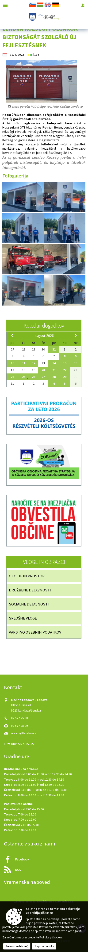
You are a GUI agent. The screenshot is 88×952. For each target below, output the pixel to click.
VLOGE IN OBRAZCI (44, 561)
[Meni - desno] (83, 5)
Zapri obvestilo (44, 946)
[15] (65, 290)
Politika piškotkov (50, 937)
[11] (23, 259)
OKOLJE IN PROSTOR (27, 576)
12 (33, 363)
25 (23, 377)
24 (12, 377)
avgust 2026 (44, 335)
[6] (65, 197)
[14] (23, 290)
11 (23, 363)
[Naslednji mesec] (75, 335)
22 (64, 370)
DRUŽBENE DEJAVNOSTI (30, 590)
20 (43, 370)
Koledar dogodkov (44, 325)
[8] (65, 228)
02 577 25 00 (19, 718)
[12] (65, 259)
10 (12, 363)
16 (75, 363)
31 (54, 349)
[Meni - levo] (5, 5)
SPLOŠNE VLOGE (23, 618)
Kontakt (13, 687)
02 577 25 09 (19, 726)
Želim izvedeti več (17, 946)
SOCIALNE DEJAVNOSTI (29, 604)
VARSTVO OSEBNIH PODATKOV (35, 632)
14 (54, 363)
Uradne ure (16, 756)
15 (64, 363)
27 (43, 377)
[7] (23, 228)
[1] (23, 197)
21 (54, 370)
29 (64, 377)
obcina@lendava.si (23, 733)
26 (33, 377)
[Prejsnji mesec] (12, 335)
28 (54, 377)
